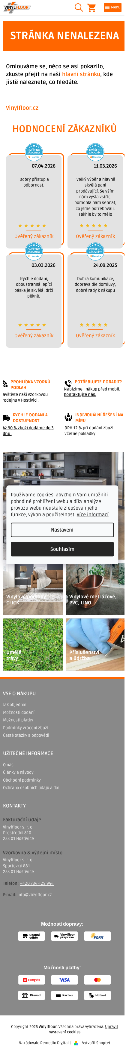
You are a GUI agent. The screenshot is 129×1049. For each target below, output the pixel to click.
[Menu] (113, 7)
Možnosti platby (18, 720)
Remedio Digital (54, 1043)
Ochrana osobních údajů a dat (31, 787)
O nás (8, 764)
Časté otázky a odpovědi (26, 735)
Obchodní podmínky (22, 780)
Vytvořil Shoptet (96, 1043)
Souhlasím (62, 549)
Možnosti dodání (18, 712)
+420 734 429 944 (37, 883)
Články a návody (18, 772)
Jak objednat (15, 704)
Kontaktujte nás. (80, 394)
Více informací (93, 514)
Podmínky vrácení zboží (25, 727)
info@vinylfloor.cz (34, 894)
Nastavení (62, 530)
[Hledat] (79, 8)
